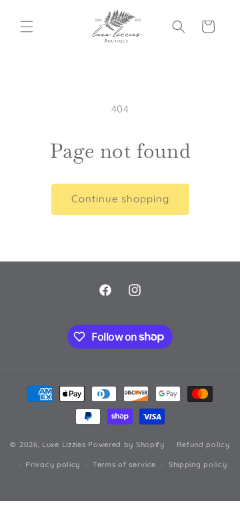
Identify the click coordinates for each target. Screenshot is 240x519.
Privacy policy (52, 464)
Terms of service (124, 464)
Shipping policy (198, 464)
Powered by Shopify (126, 443)
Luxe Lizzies (63, 443)
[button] (26, 26)
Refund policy (203, 444)
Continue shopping (120, 198)
